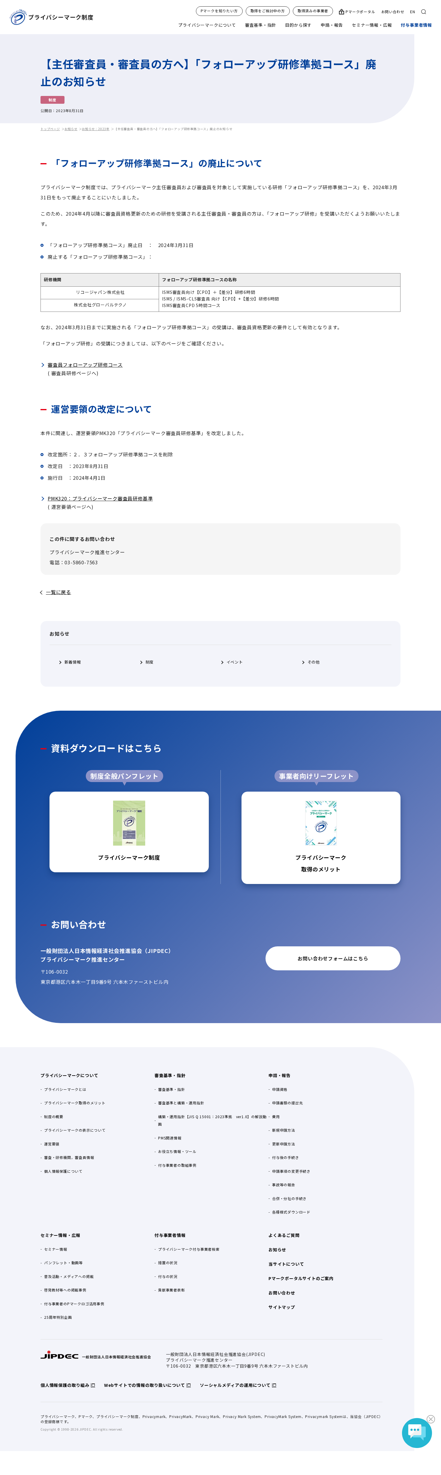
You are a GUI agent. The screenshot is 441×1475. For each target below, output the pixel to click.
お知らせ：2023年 (96, 129)
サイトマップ (281, 1307)
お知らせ (70, 129)
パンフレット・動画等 (63, 1262)
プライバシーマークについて (207, 25)
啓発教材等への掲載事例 (65, 1289)
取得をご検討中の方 (267, 10)
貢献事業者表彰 (171, 1289)
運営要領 (51, 1143)
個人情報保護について (63, 1171)
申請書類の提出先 (287, 1102)
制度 (150, 662)
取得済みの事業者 (313, 10)
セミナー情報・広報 (372, 25)
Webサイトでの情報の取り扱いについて (144, 1385)
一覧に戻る (58, 592)
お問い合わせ (392, 11)
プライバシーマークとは (65, 1089)
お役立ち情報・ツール (177, 1151)
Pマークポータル (360, 11)
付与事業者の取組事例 (177, 1165)
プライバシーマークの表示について (75, 1130)
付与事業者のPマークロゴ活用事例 (74, 1303)
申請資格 (279, 1089)
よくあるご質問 (284, 1235)
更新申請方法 (283, 1143)
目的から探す (298, 25)
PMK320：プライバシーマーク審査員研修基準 (100, 498)
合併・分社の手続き (289, 1198)
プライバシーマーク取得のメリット (75, 1102)
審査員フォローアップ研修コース (85, 364)
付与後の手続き (285, 1157)
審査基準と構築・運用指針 (181, 1102)
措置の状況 (167, 1262)
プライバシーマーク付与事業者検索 (189, 1249)
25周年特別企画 (58, 1317)
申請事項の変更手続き (291, 1171)
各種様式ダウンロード (291, 1211)
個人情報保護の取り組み (64, 1385)
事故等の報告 (283, 1184)
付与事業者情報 (416, 25)
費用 (276, 1116)
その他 (314, 662)
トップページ (50, 129)
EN (412, 11)
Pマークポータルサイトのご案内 (301, 1278)
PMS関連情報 (170, 1137)
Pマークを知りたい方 (219, 10)
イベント (234, 662)
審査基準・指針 (260, 25)
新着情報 (72, 662)
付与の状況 (167, 1276)
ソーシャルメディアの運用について (235, 1385)
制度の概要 (53, 1116)
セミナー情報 (55, 1249)
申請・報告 (332, 25)
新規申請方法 (283, 1130)
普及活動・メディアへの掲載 (69, 1276)
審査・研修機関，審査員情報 (69, 1157)
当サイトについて (286, 1264)
